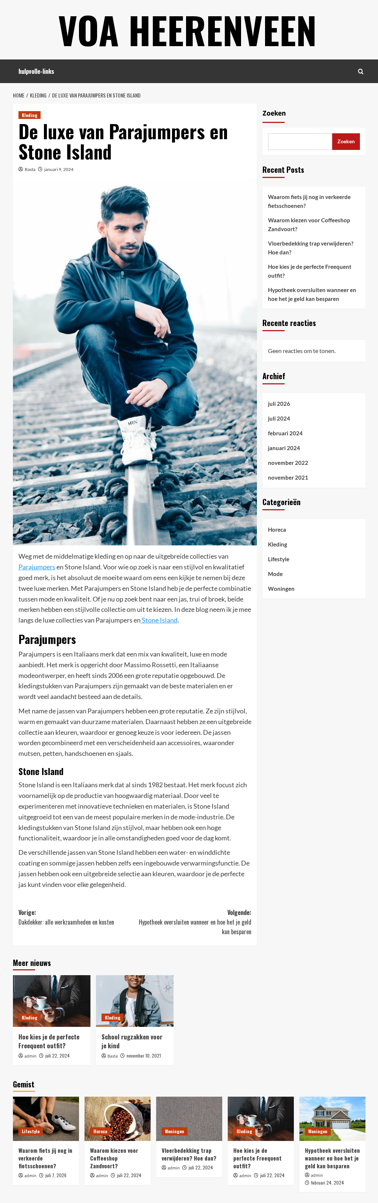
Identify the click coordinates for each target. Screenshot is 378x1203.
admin (30, 1056)
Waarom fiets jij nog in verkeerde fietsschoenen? (309, 201)
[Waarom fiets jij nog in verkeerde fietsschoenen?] (46, 1119)
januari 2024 (284, 448)
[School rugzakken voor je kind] (134, 1001)
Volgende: (195, 922)
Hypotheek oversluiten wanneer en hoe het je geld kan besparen (312, 294)
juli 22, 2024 (57, 1055)
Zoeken (274, 113)
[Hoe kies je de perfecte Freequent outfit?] (51, 1001)
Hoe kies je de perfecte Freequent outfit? (48, 1041)
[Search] (360, 71)
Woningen (281, 588)
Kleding (29, 115)
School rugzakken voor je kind (132, 1041)
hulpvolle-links (36, 71)
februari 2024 (285, 433)
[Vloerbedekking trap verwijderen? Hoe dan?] (189, 1119)
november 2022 (288, 462)
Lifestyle (278, 559)
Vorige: (66, 917)
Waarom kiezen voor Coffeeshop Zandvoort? (309, 224)
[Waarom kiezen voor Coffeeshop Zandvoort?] (118, 1119)
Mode (275, 573)
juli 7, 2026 (55, 1175)
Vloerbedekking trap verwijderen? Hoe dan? (310, 248)
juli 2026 (279, 403)
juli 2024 (279, 418)
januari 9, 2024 (58, 169)
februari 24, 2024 (327, 1182)
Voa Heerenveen (187, 29)
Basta (30, 169)
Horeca (277, 529)
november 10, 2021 (144, 1055)
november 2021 (288, 477)
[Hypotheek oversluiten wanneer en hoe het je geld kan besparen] (332, 1119)
